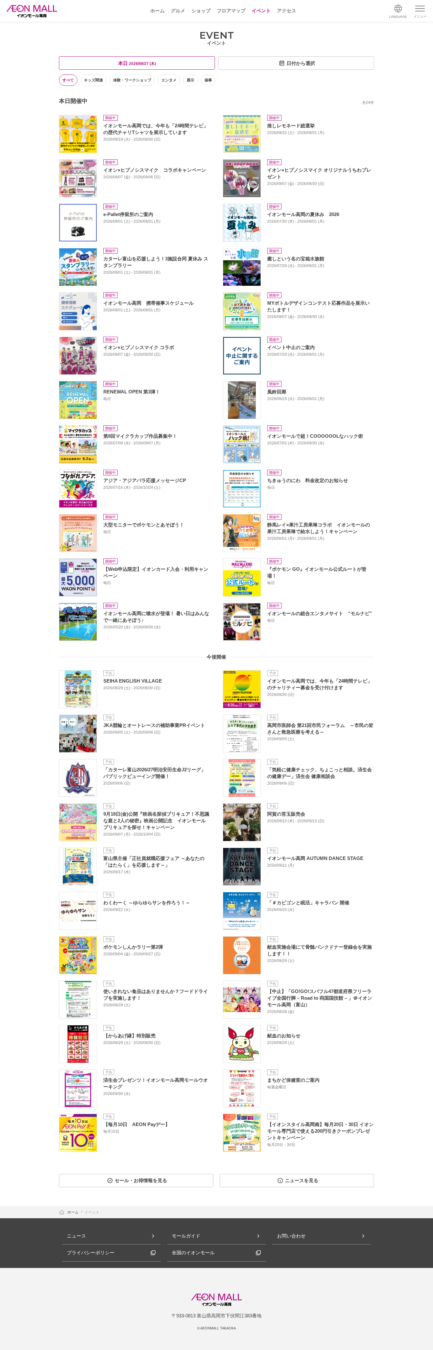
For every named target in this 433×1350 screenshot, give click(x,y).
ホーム (73, 1212)
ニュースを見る (301, 1180)
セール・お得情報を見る (141, 1180)
